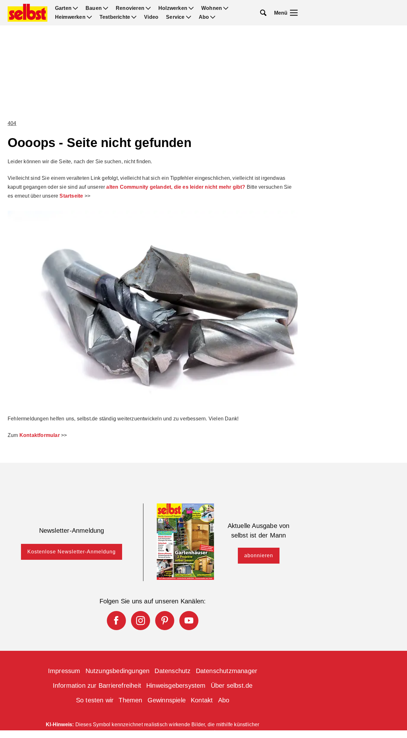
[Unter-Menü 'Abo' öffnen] (212, 17)
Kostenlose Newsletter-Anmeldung (71, 551)
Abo (204, 17)
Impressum (64, 670)
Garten (63, 8)
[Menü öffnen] (294, 13)
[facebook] (116, 620)
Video (151, 17)
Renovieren (130, 8)
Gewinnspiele (167, 700)
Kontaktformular (39, 435)
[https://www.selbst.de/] (27, 13)
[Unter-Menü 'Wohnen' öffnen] (225, 8)
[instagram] (140, 620)
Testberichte (115, 17)
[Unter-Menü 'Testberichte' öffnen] (133, 17)
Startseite (71, 196)
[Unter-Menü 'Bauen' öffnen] (105, 8)
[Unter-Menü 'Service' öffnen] (188, 17)
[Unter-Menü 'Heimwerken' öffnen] (89, 17)
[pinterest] (164, 620)
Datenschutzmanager (227, 670)
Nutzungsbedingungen (118, 670)
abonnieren (258, 555)
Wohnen (211, 8)
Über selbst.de (232, 685)
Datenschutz (172, 670)
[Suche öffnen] (263, 13)
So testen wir (95, 700)
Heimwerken (70, 17)
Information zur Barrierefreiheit (97, 685)
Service (175, 17)
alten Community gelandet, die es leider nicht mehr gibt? (175, 187)
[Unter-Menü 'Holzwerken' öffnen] (191, 8)
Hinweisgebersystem (176, 685)
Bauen (94, 8)
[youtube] (188, 620)
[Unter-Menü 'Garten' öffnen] (75, 8)
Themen (130, 700)
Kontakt (202, 700)
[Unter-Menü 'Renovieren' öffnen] (148, 8)
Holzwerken (172, 8)
